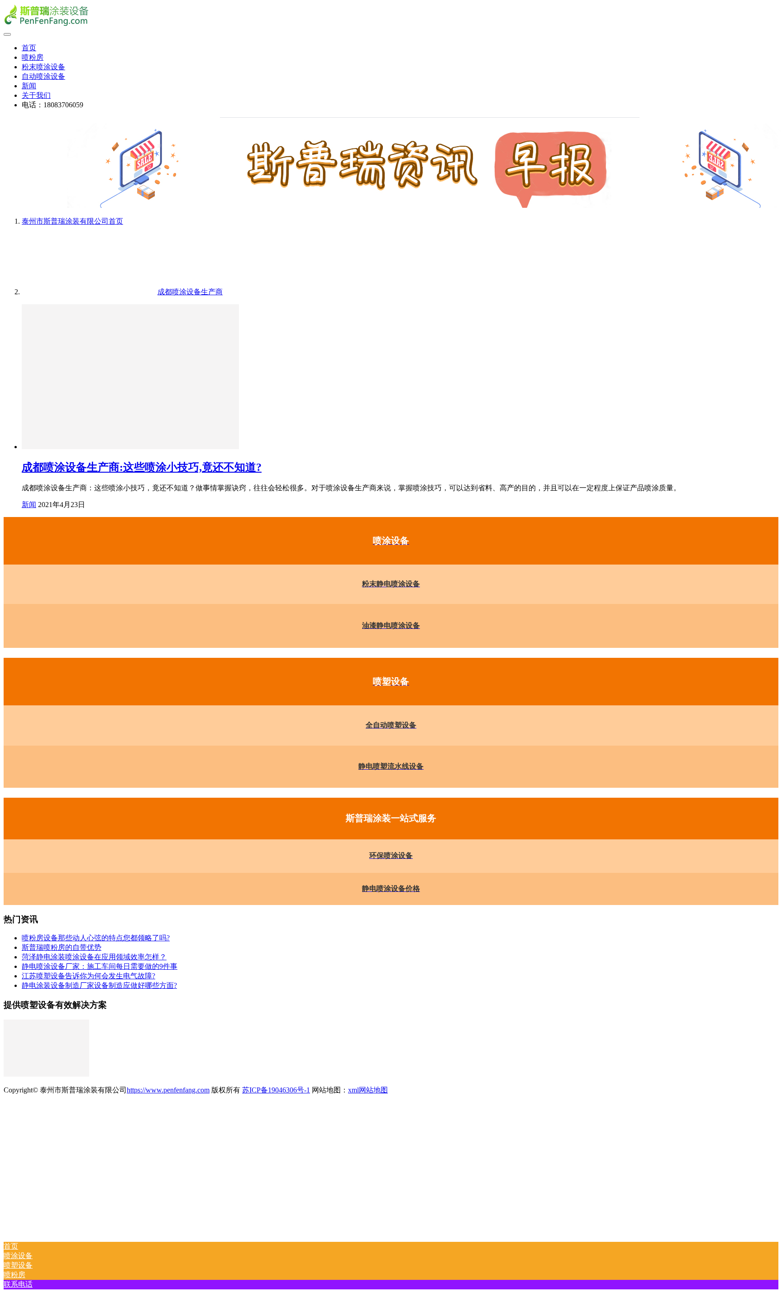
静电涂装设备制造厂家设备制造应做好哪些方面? (99, 985)
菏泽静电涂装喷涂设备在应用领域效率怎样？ (94, 957)
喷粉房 (32, 57)
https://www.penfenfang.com (168, 1090)
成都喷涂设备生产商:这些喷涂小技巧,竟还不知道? (142, 467)
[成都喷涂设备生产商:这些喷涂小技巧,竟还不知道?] (130, 446)
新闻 (29, 86)
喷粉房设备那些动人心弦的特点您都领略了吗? (96, 938)
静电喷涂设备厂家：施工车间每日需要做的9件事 (99, 966)
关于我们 (36, 95)
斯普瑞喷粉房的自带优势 (61, 947)
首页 (29, 48)
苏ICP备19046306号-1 (276, 1090)
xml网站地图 (368, 1090)
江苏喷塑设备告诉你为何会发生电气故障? (88, 976)
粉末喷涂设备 (43, 67)
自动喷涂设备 (43, 76)
